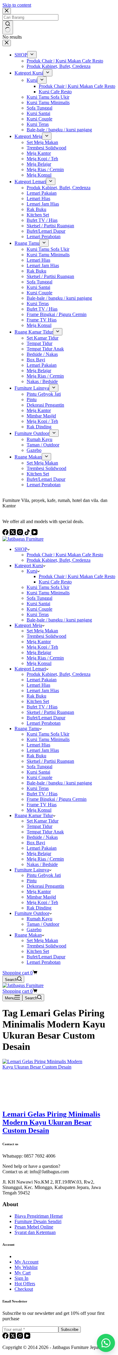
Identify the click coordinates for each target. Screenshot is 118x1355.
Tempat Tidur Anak (45, 831)
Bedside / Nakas (42, 837)
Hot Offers (25, 1283)
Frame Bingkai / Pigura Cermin (57, 799)
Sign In (21, 1278)
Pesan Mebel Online (34, 1226)
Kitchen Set (38, 701)
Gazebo (34, 929)
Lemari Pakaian (42, 679)
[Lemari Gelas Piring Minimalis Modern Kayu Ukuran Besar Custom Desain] (47, 1066)
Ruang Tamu (27, 728)
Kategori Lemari (30, 668)
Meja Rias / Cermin (45, 657)
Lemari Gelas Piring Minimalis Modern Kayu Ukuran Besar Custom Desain (51, 1122)
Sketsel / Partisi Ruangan (50, 712)
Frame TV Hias (42, 804)
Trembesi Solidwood (46, 636)
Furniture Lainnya (32, 869)
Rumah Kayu (39, 918)
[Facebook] (6, 1337)
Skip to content (16, 5)
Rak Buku (36, 695)
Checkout (24, 1289)
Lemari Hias (38, 685)
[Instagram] (20, 1337)
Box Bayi (36, 842)
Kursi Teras (38, 614)
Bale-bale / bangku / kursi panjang (59, 619)
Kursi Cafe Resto (55, 581)
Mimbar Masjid (41, 897)
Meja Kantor (39, 641)
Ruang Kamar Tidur (34, 815)
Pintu (32, 880)
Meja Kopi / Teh (42, 647)
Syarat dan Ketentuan (35, 1232)
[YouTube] (27, 1337)
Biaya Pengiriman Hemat (39, 1216)
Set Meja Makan (42, 630)
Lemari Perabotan (44, 723)
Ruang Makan (28, 935)
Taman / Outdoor (43, 924)
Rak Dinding (39, 907)
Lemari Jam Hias (43, 690)
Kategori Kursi (29, 565)
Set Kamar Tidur (42, 820)
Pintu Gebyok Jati (44, 875)
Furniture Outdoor (32, 913)
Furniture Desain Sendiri (38, 1221)
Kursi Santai (38, 603)
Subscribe (69, 1329)
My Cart (23, 1272)
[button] (106, 1343)
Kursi (32, 571)
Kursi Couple (39, 609)
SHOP (21, 549)
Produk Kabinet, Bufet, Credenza (58, 560)
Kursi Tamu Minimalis (48, 592)
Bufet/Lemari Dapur (46, 717)
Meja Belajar (39, 652)
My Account (26, 1261)
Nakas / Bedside (42, 864)
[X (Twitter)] (13, 1337)
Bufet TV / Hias (42, 706)
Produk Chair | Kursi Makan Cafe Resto (65, 554)
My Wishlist (26, 1267)
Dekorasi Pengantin (45, 886)
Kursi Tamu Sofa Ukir (48, 587)
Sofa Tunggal (39, 598)
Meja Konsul (39, 663)
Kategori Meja (28, 625)
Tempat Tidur (39, 826)
